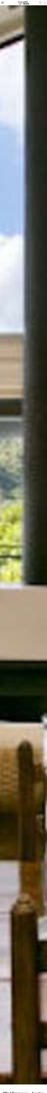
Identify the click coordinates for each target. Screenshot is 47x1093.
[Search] (44, 2)
